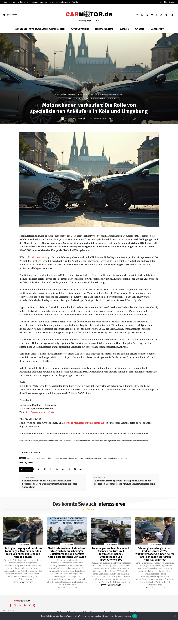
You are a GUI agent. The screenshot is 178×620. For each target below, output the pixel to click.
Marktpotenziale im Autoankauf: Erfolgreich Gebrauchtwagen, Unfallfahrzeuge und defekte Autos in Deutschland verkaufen (67, 552)
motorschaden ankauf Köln (91, 458)
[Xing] (166, 15)
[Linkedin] (147, 15)
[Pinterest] (50, 469)
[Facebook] (137, 15)
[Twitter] (161, 15)
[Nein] (174, 616)
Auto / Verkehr (60, 95)
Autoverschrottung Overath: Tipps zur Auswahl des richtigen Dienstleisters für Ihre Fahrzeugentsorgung (124, 482)
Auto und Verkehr (97, 99)
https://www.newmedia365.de (40, 412)
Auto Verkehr (113, 99)
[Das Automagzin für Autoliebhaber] (89, 14)
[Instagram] (142, 15)
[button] (172, 15)
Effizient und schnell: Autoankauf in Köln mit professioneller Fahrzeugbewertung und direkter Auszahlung (49, 483)
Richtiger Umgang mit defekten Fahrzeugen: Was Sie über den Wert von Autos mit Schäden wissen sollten (23, 552)
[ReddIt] (68, 469)
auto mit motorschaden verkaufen (40, 458)
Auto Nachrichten (81, 99)
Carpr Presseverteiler (78, 118)
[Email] (74, 469)
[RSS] (156, 15)
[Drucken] (80, 469)
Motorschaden (39, 257)
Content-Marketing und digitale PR (84, 423)
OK (134, 616)
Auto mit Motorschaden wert (67, 458)
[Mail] (151, 15)
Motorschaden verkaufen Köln (115, 458)
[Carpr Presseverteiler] (63, 118)
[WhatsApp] (56, 469)
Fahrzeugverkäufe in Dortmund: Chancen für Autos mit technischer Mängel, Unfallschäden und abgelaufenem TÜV (111, 554)
